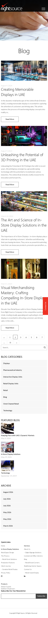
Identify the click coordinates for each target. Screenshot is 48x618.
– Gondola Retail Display (9, 569)
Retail (5, 390)
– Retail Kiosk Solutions (9, 559)
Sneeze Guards (6, 587)
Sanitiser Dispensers (8, 589)
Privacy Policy (5, 573)
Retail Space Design (7, 552)
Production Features (8, 563)
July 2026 (7, 499)
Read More (10, 119)
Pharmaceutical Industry (12, 370)
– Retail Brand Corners (32, 563)
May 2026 (7, 512)
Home (3, 546)
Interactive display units (12, 377)
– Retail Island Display (31, 573)
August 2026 (8, 492)
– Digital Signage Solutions (32, 552)
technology (7, 410)
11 (10, 343)
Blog (5, 397)
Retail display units (10, 383)
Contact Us (28, 569)
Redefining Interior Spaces (33, 566)
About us (27, 549)
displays (6, 363)
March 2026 (8, 526)
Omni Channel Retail (11, 404)
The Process (5, 556)
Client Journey (6, 566)
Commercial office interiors (33, 556)
